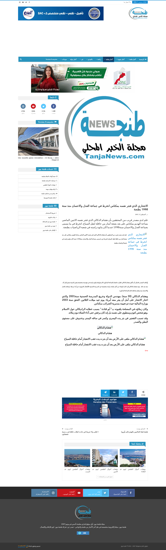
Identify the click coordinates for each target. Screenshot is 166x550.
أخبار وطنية (109, 59)
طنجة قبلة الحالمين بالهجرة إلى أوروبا (134, 432)
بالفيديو (90, 59)
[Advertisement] (83, 39)
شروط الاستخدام (50, 213)
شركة (30, 546)
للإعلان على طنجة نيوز (49, 230)
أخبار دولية (73, 59)
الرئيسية (141, 59)
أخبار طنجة (132, 59)
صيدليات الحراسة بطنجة (49, 180)
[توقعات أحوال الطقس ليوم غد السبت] (77, 458)
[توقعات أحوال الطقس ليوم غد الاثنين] (105, 458)
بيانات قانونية (51, 217)
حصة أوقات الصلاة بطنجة (49, 176)
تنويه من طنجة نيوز (50, 226)
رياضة (99, 59)
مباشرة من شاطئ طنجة (48, 193)
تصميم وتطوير (36, 546)
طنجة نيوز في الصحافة (49, 221)
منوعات (64, 59)
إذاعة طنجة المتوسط (49, 198)
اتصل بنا (126, 2)
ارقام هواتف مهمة (51, 189)
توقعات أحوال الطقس (49, 185)
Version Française (51, 59)
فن (82, 59)
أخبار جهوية (121, 59)
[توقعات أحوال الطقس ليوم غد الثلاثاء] (133, 458)
